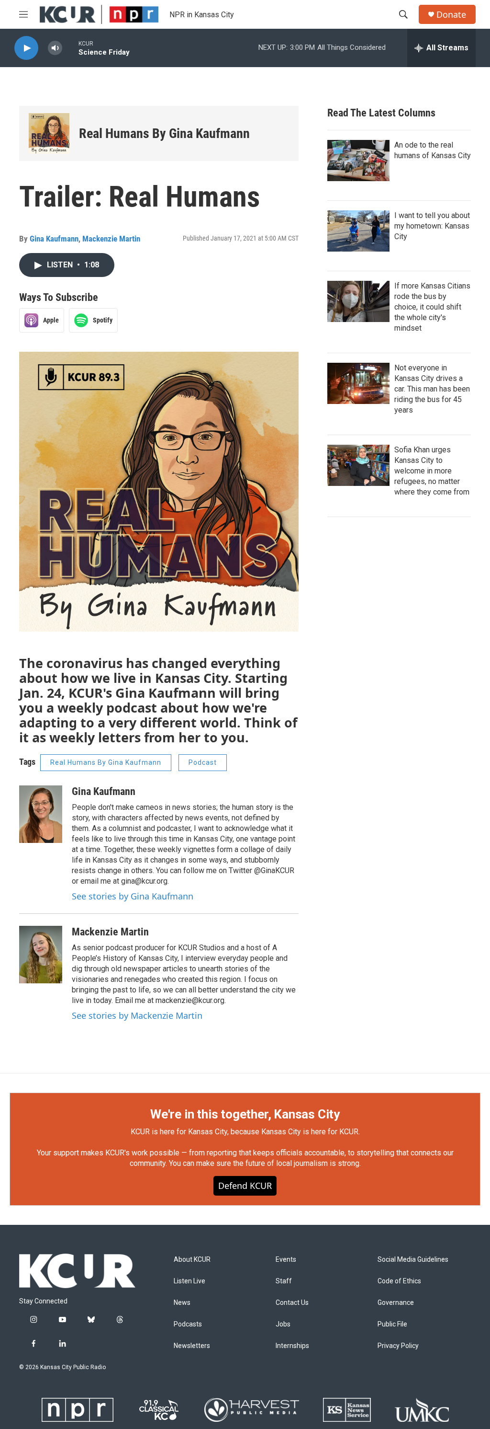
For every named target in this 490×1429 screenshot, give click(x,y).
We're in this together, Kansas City (245, 1114)
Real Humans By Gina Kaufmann (164, 133)
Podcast (203, 762)
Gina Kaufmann (54, 238)
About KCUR (192, 1259)
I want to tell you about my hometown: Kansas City (432, 226)
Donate (451, 15)
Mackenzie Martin (111, 238)
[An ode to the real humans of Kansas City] (358, 160)
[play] (26, 48)
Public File (392, 1324)
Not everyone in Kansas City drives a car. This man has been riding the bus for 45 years (432, 389)
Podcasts (188, 1324)
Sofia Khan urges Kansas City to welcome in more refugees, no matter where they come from (431, 470)
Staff (284, 1281)
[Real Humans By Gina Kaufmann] (49, 133)
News (182, 1302)
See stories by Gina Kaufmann (132, 896)
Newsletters (192, 1345)
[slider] (70, 48)
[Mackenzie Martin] (40, 954)
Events (286, 1259)
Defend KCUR (245, 1185)
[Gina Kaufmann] (40, 814)
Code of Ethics (399, 1281)
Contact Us (292, 1302)
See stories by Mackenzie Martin (137, 1015)
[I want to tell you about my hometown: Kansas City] (358, 231)
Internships (292, 1345)
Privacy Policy (398, 1345)
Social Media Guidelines (413, 1259)
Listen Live (189, 1281)
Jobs (283, 1324)
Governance (396, 1302)
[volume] (55, 48)
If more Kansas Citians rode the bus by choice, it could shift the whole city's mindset (432, 307)
